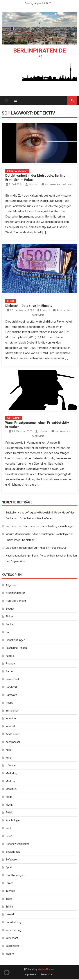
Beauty (10, 608)
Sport (9, 867)
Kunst (9, 757)
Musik (9, 804)
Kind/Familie (13, 734)
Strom (9, 883)
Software (11, 859)
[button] (6, 972)
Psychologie (13, 820)
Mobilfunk (11, 789)
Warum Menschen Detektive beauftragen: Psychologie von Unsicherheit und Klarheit (39, 537)
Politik (9, 812)
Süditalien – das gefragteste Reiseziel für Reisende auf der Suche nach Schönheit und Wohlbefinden (40, 515)
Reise (9, 836)
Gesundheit (12, 679)
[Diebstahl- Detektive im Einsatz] (40, 268)
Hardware (11, 694)
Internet (10, 726)
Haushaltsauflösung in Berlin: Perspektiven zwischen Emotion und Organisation (41, 558)
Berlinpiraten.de (39, 50)
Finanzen (11, 663)
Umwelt (10, 914)
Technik (10, 890)
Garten (10, 671)
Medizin (10, 781)
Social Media (13, 851)
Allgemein (11, 585)
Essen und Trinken (16, 647)
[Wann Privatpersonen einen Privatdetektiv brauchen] (40, 390)
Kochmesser (13, 741)
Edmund (33, 184)
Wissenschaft (13, 945)
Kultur (9, 749)
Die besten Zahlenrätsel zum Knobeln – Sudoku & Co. (36, 547)
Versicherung (13, 930)
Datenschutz (48, 974)
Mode (9, 796)
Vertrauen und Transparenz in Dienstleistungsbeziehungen (40, 526)
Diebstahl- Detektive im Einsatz (29, 306)
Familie (10, 655)
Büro (8, 632)
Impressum (31, 974)
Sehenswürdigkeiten (18, 843)
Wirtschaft (14, 418)
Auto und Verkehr (16, 600)
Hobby (9, 702)
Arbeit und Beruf (15, 593)
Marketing (11, 773)
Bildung (10, 616)
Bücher (10, 624)
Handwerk (11, 687)
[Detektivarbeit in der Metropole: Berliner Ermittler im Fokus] (40, 143)
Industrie (11, 718)
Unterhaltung (13, 922)
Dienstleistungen (17, 171)
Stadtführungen (15, 875)
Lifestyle (11, 765)
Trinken (10, 906)
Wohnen (10, 953)
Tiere (9, 898)
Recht (10, 301)
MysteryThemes (46, 969)
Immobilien (12, 710)
